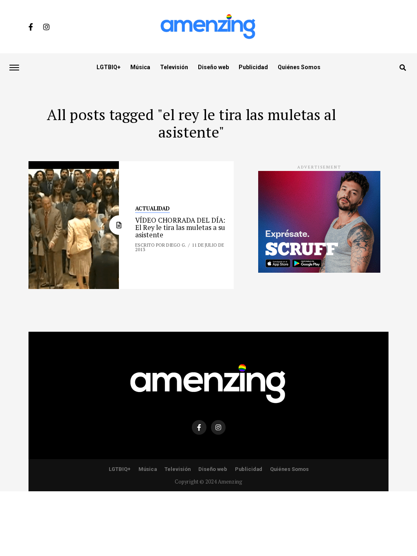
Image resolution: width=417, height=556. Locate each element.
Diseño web (213, 67)
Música (140, 67)
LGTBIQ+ (109, 67)
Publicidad (253, 67)
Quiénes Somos (299, 67)
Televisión (174, 67)
